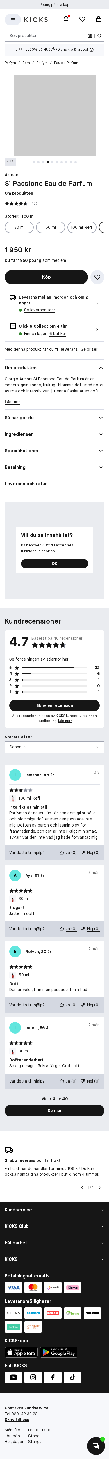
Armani (12, 175)
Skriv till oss (17, 1419)
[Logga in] (66, 20)
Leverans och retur (26, 484)
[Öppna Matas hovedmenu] (13, 19)
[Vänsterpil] (82, 1187)
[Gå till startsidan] (36, 19)
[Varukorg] (98, 20)
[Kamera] (89, 36)
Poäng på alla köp (54, 4)
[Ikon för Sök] (99, 36)
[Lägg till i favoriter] (97, 277)
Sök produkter (23, 35)
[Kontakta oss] (96, 1446)
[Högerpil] (99, 1187)
